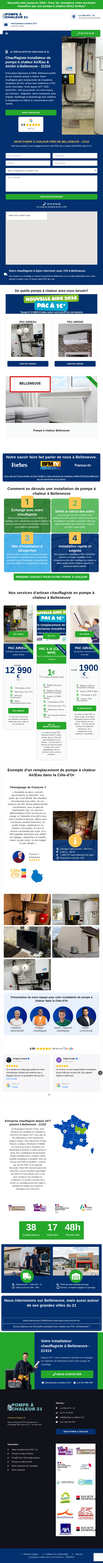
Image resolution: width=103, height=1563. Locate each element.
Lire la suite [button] (11, 1079)
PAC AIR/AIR (84, 634)
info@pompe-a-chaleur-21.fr (24, 23)
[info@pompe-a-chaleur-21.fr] (6, 24)
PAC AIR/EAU (18, 634)
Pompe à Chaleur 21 (16, 1418)
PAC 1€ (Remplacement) (51, 726)
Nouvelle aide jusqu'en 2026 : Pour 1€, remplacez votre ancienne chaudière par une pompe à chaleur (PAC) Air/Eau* (51, 4)
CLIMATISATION (84, 708)
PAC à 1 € (51, 636)
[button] (6, 33)
